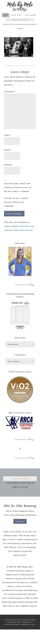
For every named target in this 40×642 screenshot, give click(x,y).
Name (8, 135)
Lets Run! (20, 521)
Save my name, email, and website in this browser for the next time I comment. (18, 187)
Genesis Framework (12, 624)
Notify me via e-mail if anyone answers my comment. (16, 202)
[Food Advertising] (20, 449)
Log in (32, 624)
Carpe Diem (26, 622)
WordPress (25, 624)
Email (7, 150)
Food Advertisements (21, 284)
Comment (10, 91)
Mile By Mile (20, 6)
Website (8, 164)
